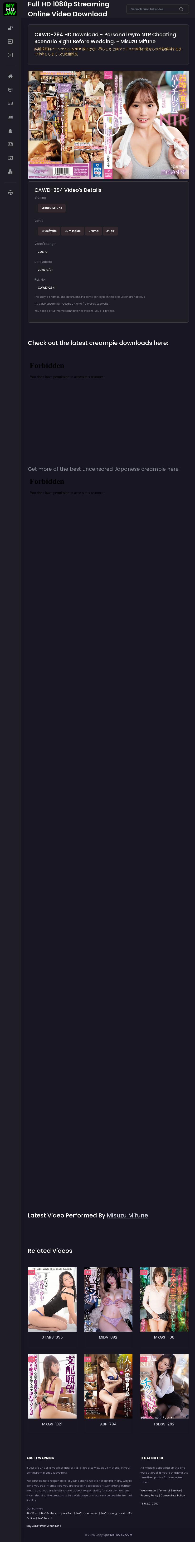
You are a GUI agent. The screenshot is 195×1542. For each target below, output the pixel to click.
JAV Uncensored (87, 1513)
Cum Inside (72, 231)
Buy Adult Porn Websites (42, 1526)
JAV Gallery (48, 1513)
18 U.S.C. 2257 (149, 1503)
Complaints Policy (173, 1495)
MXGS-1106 (164, 1337)
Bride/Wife (49, 231)
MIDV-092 (108, 1337)
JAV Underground (113, 1513)
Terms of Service (169, 1490)
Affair (110, 231)
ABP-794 (108, 1424)
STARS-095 (52, 1337)
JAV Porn (32, 1513)
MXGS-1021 (52, 1424)
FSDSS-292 (164, 1424)
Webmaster (148, 1490)
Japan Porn (65, 1513)
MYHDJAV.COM (121, 1535)
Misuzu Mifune (51, 208)
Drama (93, 231)
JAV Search (45, 1518)
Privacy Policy (149, 1495)
